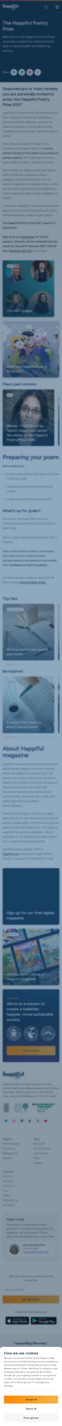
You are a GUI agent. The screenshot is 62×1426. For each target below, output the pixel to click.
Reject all (31, 1408)
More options (31, 1418)
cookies (16, 1358)
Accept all (31, 1399)
